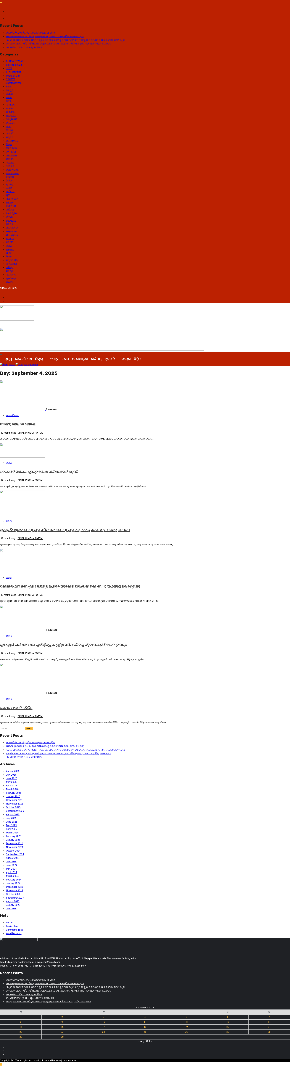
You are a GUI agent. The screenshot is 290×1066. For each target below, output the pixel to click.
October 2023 (13, 894)
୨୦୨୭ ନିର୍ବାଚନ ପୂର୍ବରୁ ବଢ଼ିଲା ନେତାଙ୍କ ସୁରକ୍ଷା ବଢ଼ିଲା (30, 32)
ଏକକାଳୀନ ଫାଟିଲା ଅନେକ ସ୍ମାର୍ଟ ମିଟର (24, 47)
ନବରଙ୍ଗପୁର (12, 173)
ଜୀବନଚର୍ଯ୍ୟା (12, 148)
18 (145, 1026)
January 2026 (13, 796)
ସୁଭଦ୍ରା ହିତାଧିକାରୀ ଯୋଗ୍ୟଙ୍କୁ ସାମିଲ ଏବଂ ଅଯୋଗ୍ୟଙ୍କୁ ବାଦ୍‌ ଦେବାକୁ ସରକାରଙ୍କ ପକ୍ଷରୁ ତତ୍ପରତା (65, 530)
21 (269, 1026)
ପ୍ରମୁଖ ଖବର (12, 198)
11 (145, 1021)
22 (20, 1031)
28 (269, 1031)
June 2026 (11, 778)
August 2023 (12, 901)
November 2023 (14, 890)
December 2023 (14, 886)
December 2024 (14, 843)
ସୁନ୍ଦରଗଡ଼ (11, 274)
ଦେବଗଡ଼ (10, 166)
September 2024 (15, 854)
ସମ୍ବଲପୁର (11, 263)
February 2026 (13, 792)
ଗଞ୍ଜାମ (9, 137)
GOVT (9, 68)
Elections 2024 (14, 64)
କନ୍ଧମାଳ (10, 104)
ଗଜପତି (9, 133)
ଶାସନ (9, 253)
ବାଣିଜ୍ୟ (10, 209)
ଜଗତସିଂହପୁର (12, 140)
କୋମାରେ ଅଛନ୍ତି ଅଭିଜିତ (16, 708)
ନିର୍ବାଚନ (9, 180)
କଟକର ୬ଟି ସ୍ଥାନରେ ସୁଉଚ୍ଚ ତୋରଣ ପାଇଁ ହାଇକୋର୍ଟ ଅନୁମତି (39, 472)
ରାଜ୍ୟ (9, 245)
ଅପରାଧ (9, 93)
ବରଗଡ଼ (9, 202)
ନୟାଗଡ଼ (10, 177)
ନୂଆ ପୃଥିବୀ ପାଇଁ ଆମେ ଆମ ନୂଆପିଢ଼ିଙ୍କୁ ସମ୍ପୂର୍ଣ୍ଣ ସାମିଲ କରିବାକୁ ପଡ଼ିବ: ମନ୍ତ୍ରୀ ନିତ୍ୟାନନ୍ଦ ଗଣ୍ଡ (63, 645)
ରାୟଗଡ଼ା (10, 249)
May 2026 (11, 782)
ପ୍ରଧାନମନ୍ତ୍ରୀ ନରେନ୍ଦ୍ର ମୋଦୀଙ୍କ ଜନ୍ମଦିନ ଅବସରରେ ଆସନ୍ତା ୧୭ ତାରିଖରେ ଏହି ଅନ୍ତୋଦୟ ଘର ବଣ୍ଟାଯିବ (70, 586)
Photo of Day (13, 75)
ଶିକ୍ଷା (9, 256)
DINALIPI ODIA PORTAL (30, 432)
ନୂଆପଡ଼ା (10, 184)
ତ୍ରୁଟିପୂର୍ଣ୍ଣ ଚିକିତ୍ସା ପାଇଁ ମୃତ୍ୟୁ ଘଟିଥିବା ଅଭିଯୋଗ (30, 998)
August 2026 (12, 771)
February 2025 (13, 836)
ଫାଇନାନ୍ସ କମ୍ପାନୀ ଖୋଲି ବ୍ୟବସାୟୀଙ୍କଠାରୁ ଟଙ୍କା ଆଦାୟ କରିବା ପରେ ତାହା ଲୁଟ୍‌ (45, 36)
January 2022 (13, 905)
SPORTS (10, 79)
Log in (9, 922)
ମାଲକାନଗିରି (12, 234)
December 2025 (14, 800)
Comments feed (14, 929)
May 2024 (11, 868)
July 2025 (11, 818)
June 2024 (11, 865)
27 (227, 1031)
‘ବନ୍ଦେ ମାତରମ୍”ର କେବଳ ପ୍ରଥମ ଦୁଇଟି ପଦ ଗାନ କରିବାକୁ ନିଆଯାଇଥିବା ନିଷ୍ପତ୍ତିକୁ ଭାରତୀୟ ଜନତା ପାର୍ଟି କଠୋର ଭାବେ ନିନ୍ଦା (65, 40)
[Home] (1, 359)
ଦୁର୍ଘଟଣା (10, 162)
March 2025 (12, 832)
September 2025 (15, 810)
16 (62, 1026)
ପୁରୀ (8, 195)
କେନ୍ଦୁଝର (11, 115)
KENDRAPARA (13, 72)
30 (62, 1036)
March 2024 (12, 876)
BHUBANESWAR (14, 61)
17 (103, 1026)
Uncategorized (13, 83)
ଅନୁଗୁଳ (9, 90)
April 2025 (11, 829)
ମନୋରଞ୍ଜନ (12, 227)
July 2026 (11, 774)
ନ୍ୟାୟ (9, 187)
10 (103, 1021)
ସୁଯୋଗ (9, 281)
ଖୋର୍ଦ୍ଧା (10, 130)
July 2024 (11, 861)
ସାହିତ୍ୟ (9, 267)
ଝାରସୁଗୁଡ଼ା (11, 151)
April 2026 (11, 785)
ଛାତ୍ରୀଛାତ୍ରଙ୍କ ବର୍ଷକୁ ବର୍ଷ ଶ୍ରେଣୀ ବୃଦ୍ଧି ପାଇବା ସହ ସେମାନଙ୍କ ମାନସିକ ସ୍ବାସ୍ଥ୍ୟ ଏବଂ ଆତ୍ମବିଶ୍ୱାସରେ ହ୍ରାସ (58, 43)
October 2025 (13, 807)
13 (227, 1021)
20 (227, 1026)
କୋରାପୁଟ (10, 122)
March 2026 (12, 789)
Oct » (149, 1041)
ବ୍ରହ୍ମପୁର (11, 220)
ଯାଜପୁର (10, 238)
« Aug (141, 1041)
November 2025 (14, 803)
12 (186, 1021)
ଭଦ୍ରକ (9, 224)
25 (145, 1031)
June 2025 (11, 821)
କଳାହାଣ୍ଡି (11, 111)
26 (186, 1031)
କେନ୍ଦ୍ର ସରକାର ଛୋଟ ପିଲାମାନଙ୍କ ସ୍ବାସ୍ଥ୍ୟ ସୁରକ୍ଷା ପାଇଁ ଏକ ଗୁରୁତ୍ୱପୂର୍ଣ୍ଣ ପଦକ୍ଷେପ (48, 1001)
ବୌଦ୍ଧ (9, 216)
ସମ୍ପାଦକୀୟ (12, 260)
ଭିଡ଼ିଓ (137, 358)
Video (9, 86)
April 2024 (11, 872)
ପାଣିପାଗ (10, 191)
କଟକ (8, 101)
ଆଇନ (9, 97)
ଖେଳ (8, 126)
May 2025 (11, 825)
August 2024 (12, 858)
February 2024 (13, 879)
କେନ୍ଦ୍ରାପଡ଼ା (12, 119)
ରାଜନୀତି (9, 242)
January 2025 (13, 839)
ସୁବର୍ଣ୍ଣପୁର (11, 278)
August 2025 (12, 814)
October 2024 (13, 850)
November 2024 (14, 847)
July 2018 (11, 908)
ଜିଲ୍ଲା (9, 144)
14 (269, 1021)
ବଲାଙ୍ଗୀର (11, 206)
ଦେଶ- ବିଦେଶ (12, 169)
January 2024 (13, 883)
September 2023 (15, 897)
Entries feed (12, 926)
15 (20, 1026)
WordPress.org (14, 933)
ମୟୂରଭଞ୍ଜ (11, 231)
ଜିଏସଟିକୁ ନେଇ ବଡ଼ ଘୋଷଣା (18, 424)
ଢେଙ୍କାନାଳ (11, 155)
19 (186, 1026)
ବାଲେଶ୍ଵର (11, 213)
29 (20, 1036)
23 (62, 1031)
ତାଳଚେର (10, 158)
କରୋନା (9, 108)
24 (103, 1031)
